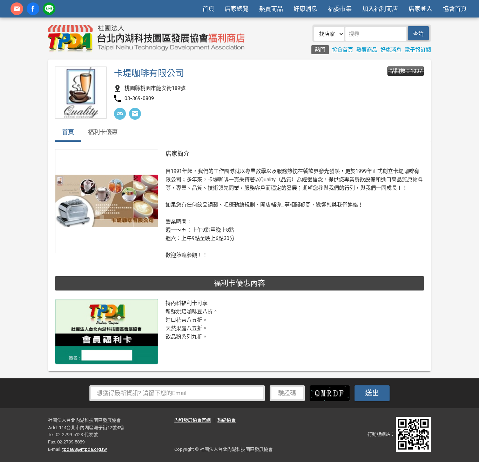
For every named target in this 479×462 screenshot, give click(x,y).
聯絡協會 (226, 420)
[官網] (120, 114)
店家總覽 (237, 8)
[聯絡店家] (135, 114)
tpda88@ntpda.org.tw (84, 449)
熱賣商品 (271, 8)
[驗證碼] (331, 393)
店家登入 (420, 8)
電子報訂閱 (418, 50)
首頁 (208, 8)
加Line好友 (49, 8)
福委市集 (340, 8)
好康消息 (305, 8)
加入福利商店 (380, 8)
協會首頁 (455, 8)
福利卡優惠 (103, 132)
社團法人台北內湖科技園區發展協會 (146, 38)
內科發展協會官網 (192, 420)
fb (33, 8)
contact (17, 8)
